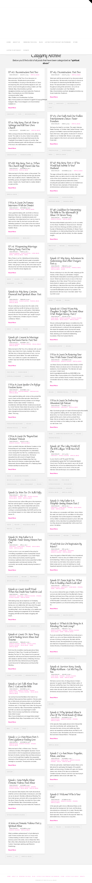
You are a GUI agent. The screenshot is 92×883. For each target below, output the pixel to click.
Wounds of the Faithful (72, 827)
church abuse (22, 372)
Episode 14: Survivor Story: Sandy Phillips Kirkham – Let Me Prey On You (66, 669)
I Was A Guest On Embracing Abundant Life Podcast (64, 401)
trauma (51, 250)
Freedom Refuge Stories (15, 423)
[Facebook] (69, 3)
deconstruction (72, 103)
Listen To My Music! (72, 876)
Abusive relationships (21, 476)
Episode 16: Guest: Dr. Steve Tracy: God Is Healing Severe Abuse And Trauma (23, 636)
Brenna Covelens (30, 480)
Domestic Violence (14, 209)
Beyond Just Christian (14, 480)
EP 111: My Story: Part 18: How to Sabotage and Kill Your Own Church (23, 125)
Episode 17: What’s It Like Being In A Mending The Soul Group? (66, 624)
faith (19, 114)
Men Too (9, 528)
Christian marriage (14, 253)
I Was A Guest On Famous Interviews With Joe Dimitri (21, 204)
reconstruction (30, 114)
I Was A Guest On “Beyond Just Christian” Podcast (23, 437)
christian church (54, 615)
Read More (12, 108)
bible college (13, 391)
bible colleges (53, 480)
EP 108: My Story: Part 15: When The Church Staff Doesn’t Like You (24, 164)
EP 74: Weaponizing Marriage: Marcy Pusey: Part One (22, 247)
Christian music (53, 150)
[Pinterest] (84, 3)
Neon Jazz (26, 238)
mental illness (31, 643)
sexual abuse (54, 319)
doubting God (11, 626)
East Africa (18, 675)
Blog (33, 876)
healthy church (68, 615)
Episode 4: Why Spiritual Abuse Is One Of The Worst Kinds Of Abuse (66, 713)
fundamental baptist (55, 346)
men (25, 496)
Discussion (71, 550)
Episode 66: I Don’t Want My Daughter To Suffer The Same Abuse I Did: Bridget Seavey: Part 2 (66, 311)
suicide (63, 269)
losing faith (23, 626)
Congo (9, 675)
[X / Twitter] (74, 3)
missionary (10, 283)
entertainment (67, 150)
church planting (25, 154)
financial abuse (68, 201)
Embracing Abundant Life (64, 433)
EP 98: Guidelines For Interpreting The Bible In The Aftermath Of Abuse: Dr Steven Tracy (65, 212)
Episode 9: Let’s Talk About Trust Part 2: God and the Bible (22, 685)
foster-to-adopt (28, 279)
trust (24, 728)
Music (22, 209)
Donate (82, 876)
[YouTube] (79, 3)
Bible (8, 728)
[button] (90, 1)
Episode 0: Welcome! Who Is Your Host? (65, 795)
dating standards (54, 484)
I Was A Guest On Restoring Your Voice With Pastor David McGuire (66, 355)
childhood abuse (12, 576)
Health (59, 761)
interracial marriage (55, 488)
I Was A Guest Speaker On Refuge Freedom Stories (24, 386)
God (16, 856)
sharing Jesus (35, 626)
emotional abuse (54, 201)
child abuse (10, 372)
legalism (68, 488)
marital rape (29, 376)
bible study (52, 245)
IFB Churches (68, 484)
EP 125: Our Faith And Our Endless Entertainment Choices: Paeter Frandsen (66, 118)
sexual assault (64, 319)
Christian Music (13, 170)
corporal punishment (14, 376)
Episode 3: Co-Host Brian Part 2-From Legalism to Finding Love (23, 738)
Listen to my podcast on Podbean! (48, 876)
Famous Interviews (13, 238)
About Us (15, 876)
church (9, 856)
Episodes (20, 496)
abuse (51, 103)
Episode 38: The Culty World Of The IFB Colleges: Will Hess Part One (65, 448)
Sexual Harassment (26, 484)
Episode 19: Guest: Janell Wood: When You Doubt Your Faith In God (25, 590)
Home (9, 876)
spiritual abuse (35, 74)
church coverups (54, 535)
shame (20, 498)
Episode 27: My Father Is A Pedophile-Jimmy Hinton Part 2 (64, 502)
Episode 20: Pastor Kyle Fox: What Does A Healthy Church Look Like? (66, 581)
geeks (50, 154)
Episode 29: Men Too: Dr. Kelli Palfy (24, 492)
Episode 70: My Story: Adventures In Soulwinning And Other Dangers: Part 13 (67, 260)
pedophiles (75, 535)
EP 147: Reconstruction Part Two (23, 72)
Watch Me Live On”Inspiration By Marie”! (66, 545)
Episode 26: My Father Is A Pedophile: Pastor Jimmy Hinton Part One (25, 539)
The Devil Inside (24, 580)
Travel (26, 254)
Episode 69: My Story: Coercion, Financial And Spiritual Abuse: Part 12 (24, 294)
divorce (17, 279)
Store (62, 876)
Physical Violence (76, 318)
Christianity (11, 114)
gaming (77, 150)
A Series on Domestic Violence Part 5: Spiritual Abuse (25, 824)
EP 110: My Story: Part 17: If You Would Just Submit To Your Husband (65, 165)
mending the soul (73, 245)
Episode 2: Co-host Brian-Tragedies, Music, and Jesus (66, 754)
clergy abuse (35, 253)
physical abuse (53, 492)
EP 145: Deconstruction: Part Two (65, 72)
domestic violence (54, 658)
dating (11, 254)
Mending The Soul (25, 876)
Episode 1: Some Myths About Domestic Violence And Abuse (21, 781)
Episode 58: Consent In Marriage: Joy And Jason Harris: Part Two (23, 338)
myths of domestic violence (16, 815)
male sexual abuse (29, 524)
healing (62, 245)
